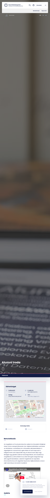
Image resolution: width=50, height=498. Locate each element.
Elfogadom (27, 491)
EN (43, 15)
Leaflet (36, 415)
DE (46, 15)
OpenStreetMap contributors (39, 417)
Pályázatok (5, 375)
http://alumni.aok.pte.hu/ (14, 396)
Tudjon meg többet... (38, 491)
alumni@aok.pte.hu (32, 392)
